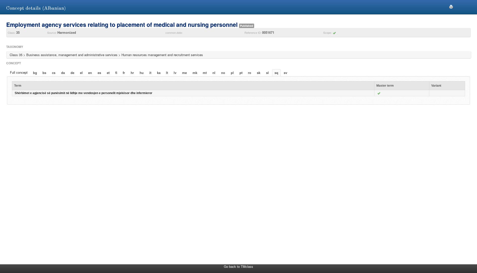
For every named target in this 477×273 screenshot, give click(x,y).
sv (285, 72)
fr (124, 72)
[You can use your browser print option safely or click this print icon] (451, 6)
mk (195, 72)
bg (35, 72)
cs (53, 72)
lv (175, 72)
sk (258, 72)
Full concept (19, 72)
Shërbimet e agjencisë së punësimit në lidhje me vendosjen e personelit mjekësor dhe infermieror (83, 93)
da (63, 72)
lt (167, 72)
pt (240, 72)
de (72, 72)
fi (116, 72)
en (90, 72)
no (223, 72)
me (184, 72)
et (108, 72)
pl (232, 72)
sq (276, 72)
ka (158, 72)
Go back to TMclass (238, 266)
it (150, 72)
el (81, 72)
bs (44, 72)
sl (267, 72)
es (99, 72)
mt (205, 72)
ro (249, 72)
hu (142, 72)
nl (213, 72)
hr (132, 72)
